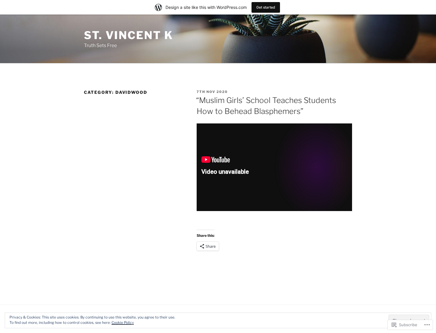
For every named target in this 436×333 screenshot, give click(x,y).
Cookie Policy (123, 322)
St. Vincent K (128, 35)
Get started (265, 7)
